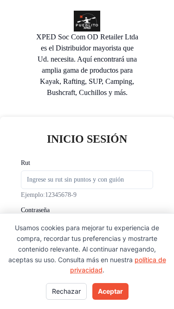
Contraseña (35, 210)
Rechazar (66, 291)
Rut (25, 162)
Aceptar (110, 291)
